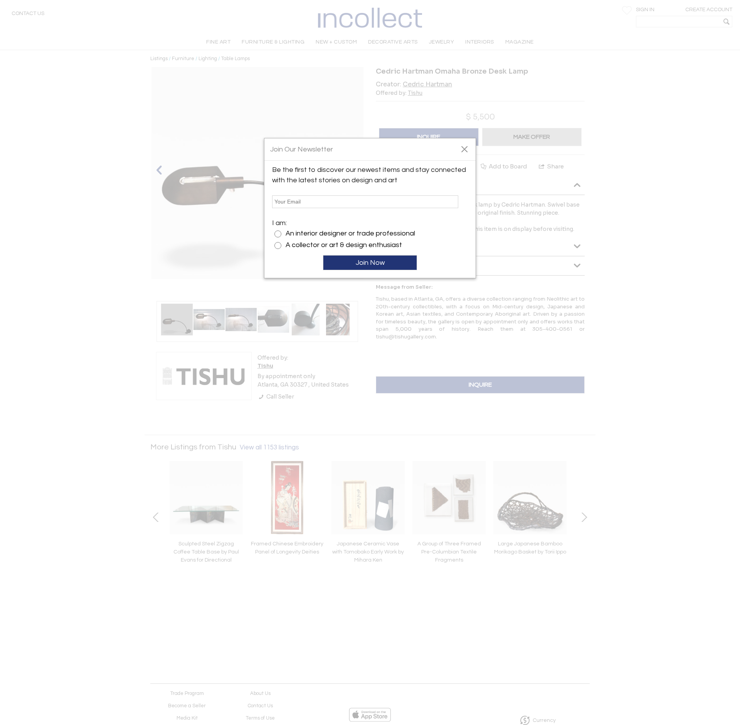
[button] (464, 148)
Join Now (370, 262)
